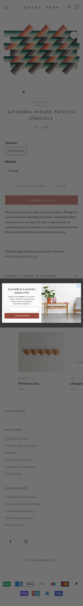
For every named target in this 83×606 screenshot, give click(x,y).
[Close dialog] (78, 286)
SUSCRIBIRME (22, 316)
